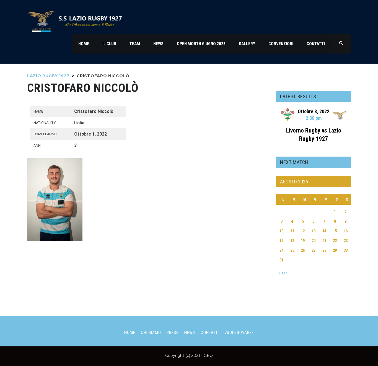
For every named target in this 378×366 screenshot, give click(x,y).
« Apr (283, 273)
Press (173, 332)
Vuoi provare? (239, 332)
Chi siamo (151, 332)
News (189, 332)
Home (129, 332)
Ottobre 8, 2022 (313, 111)
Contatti (210, 332)
